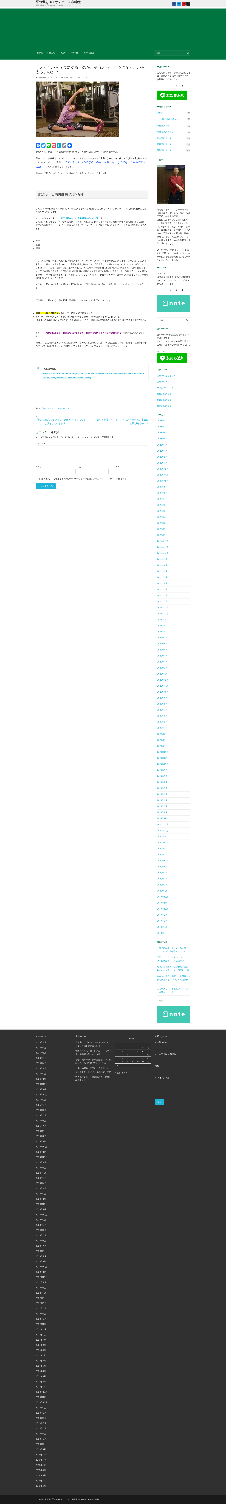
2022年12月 (163, 679)
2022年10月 (163, 692)
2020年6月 (162, 860)
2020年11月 (162, 830)
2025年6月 (162, 505)
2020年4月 (162, 872)
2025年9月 (162, 487)
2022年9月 (162, 698)
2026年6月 (162, 432)
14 (138, 1055)
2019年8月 (162, 920)
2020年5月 (162, 866)
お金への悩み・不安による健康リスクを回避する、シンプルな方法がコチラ (173, 979)
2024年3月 (162, 589)
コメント (40, 444)
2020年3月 (162, 878)
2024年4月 (162, 583)
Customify (94, 1499)
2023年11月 (162, 613)
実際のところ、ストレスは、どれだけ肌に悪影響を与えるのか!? (173, 959)
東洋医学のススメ (165, 132)
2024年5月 (162, 577)
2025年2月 (162, 529)
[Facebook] (174, 4)
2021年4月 (162, 800)
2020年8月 (162, 848)
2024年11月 (162, 547)
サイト (118, 467)
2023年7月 (162, 637)
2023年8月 (162, 631)
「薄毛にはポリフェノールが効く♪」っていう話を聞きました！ (172, 950)
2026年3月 (162, 450)
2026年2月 (162, 456)
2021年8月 (162, 776)
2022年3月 (162, 734)
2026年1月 (162, 463)
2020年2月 (162, 884)
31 (117, 1065)
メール (79, 467)
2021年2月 (162, 812)
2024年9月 (162, 559)
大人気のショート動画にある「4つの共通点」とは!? (173, 991)
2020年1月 (162, 890)
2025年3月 (162, 523)
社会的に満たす (164, 138)
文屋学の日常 (163, 126)
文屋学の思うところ (169, 118)
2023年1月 (162, 673)
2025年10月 (163, 481)
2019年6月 (162, 933)
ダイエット (48, 408)
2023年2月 (162, 667)
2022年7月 (162, 710)
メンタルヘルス (62, 408)
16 (148, 1055)
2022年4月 (162, 728)
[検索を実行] (187, 53)
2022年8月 (162, 704)
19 (127, 1058)
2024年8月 (162, 565)
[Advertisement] (113, 27)
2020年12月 (163, 824)
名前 (38, 467)
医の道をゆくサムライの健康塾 (58, 2)
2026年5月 (162, 438)
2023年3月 (162, 661)
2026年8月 (162, 420)
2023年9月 (162, 625)
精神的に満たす (69, 78)
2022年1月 (162, 746)
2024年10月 (163, 553)
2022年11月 (162, 685)
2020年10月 (163, 836)
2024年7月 (162, 571)
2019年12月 (162, 896)
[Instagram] (188, 4)
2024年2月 (162, 595)
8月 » (124, 1072)
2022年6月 (162, 716)
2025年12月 (163, 469)
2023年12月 (163, 607)
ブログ (160, 112)
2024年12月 (163, 541)
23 (148, 1058)
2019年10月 (162, 908)
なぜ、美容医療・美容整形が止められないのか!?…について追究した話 (173, 968)
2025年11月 (162, 475)
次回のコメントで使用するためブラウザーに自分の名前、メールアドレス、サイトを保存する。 (84, 478)
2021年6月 (162, 788)
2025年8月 (162, 493)
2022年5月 (162, 722)
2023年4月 (162, 655)
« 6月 (117, 1072)
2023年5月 (162, 649)
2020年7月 (162, 854)
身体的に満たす (164, 150)
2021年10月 (162, 764)
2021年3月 (162, 806)
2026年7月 (162, 426)
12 (127, 1055)
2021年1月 (162, 818)
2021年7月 (162, 782)
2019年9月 (162, 914)
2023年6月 (162, 643)
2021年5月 (162, 794)
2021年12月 (162, 752)
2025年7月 (162, 499)
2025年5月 (162, 511)
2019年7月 (162, 927)
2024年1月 (162, 601)
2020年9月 (162, 842)
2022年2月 (162, 740)
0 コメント (83, 78)
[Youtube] (184, 4)
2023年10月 (163, 619)
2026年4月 (162, 444)
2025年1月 (162, 535)
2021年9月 (162, 770)
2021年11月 (162, 758)
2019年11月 (162, 902)
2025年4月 (162, 517)
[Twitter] (179, 4)
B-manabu (41, 78)
